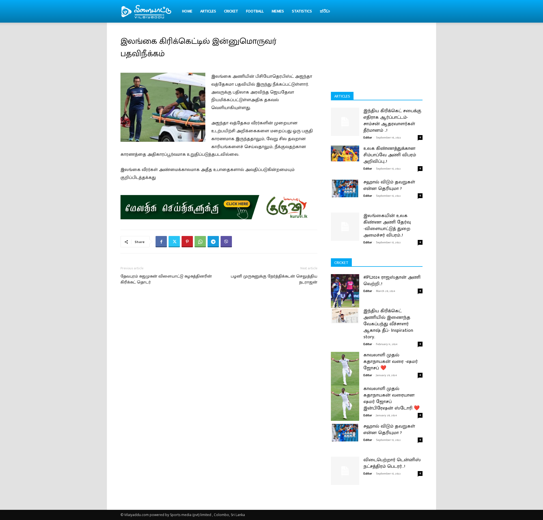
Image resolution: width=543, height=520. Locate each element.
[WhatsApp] (200, 241)
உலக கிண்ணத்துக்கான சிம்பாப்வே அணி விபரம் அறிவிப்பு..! (389, 154)
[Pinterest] (187, 241)
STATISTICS (302, 11)
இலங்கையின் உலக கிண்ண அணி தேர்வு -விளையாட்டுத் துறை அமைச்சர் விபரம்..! (387, 225)
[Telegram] (213, 241)
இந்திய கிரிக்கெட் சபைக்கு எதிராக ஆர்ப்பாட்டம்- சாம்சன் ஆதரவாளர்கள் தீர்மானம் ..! (392, 120)
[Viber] (226, 241)
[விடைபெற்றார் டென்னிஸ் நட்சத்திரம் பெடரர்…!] (345, 471)
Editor (367, 137)
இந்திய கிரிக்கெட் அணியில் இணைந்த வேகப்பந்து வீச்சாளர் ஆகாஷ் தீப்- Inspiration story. (388, 324)
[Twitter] (174, 241)
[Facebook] (161, 241)
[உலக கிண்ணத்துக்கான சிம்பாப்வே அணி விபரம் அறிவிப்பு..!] (345, 153)
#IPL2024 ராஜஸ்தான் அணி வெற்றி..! (392, 280)
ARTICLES (208, 11)
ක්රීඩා (325, 11)
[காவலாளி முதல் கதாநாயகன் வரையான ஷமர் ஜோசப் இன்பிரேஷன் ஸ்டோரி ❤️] (345, 403)
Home (187, 11)
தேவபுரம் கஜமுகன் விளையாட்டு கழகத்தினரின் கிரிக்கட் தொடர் (166, 279)
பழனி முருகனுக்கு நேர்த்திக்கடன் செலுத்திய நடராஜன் (274, 279)
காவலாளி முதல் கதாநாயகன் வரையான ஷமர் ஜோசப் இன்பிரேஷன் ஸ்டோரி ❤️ (391, 398)
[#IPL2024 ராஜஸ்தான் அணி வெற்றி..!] (345, 291)
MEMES (278, 11)
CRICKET (231, 11)
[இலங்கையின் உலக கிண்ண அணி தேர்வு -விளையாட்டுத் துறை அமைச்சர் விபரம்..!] (345, 227)
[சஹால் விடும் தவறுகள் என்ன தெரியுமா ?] (345, 188)
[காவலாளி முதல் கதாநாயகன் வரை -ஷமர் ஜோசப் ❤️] (345, 369)
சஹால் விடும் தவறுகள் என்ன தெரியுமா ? (389, 185)
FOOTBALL (255, 11)
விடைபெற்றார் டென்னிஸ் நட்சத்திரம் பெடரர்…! (392, 463)
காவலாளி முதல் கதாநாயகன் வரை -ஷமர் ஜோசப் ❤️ (390, 361)
